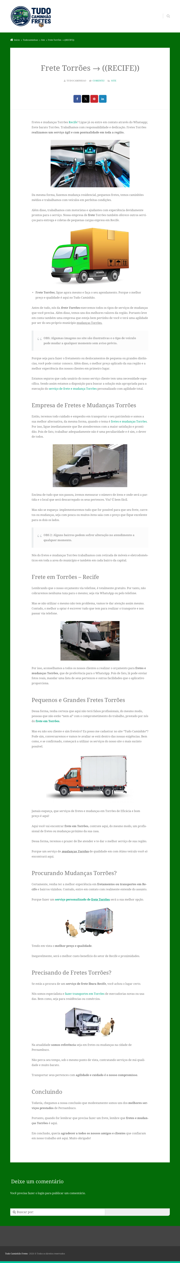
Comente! (99, 80)
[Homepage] (30, 16)
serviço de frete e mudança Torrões (73, 389)
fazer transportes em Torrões (84, 994)
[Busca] (165, 12)
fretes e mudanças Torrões (129, 421)
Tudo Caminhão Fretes (16, 1253)
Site (113, 80)
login (41, 1193)
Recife (73, 122)
